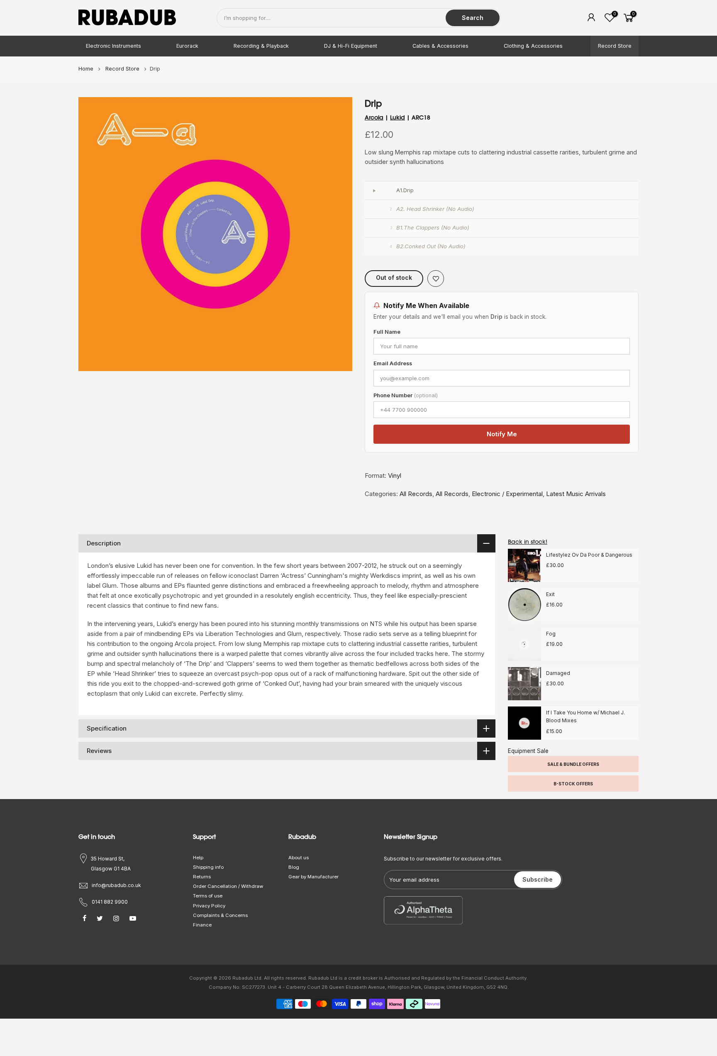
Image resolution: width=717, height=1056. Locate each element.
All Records (416, 494)
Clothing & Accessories (533, 46)
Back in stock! (527, 541)
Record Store (615, 46)
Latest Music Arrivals (576, 494)
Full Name (386, 332)
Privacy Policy (209, 906)
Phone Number (405, 395)
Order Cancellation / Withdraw (228, 886)
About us (298, 857)
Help (198, 857)
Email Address (392, 363)
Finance (202, 925)
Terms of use (207, 896)
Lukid (397, 117)
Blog (293, 867)
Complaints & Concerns (220, 915)
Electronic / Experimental (507, 494)
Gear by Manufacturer (313, 877)
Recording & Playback (261, 46)
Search (472, 17)
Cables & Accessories (440, 46)
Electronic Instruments (113, 46)
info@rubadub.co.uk (116, 885)
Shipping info (208, 867)
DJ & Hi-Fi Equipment (350, 46)
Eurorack (187, 46)
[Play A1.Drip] (374, 190)
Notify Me (502, 434)
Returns (202, 877)
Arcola (374, 117)
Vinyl (394, 475)
